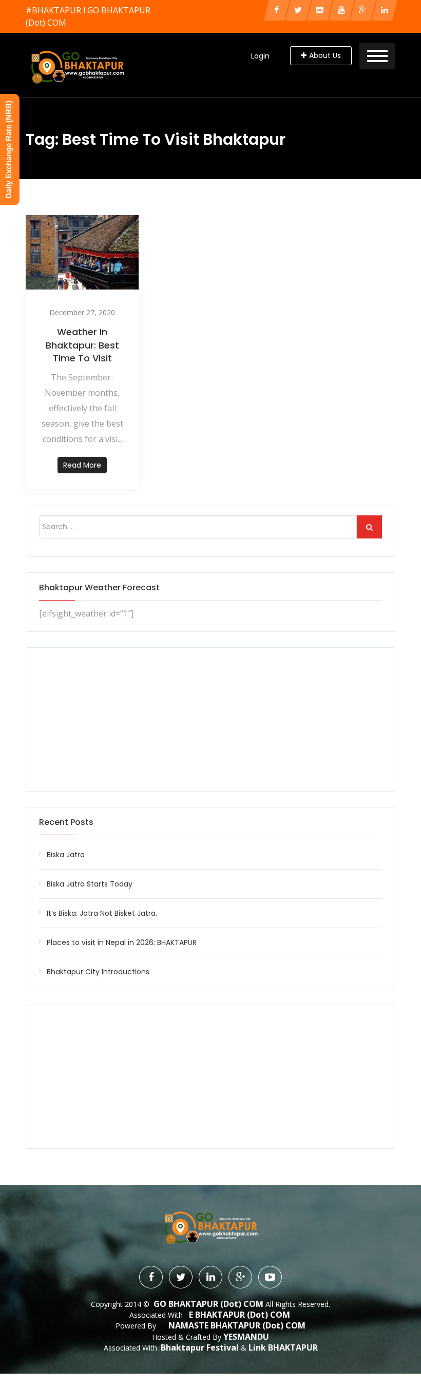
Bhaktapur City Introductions (98, 972)
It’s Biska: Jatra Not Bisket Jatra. (102, 913)
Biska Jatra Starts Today (89, 884)
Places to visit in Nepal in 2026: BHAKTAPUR (122, 942)
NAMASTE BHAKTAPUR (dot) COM (236, 1325)
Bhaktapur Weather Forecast (99, 587)
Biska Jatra (66, 855)
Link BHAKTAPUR (283, 1347)
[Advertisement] (210, 719)
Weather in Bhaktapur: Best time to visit (82, 344)
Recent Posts (66, 822)
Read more (82, 465)
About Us (325, 55)
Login (260, 56)
